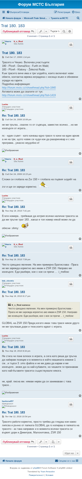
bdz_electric (8, 281)
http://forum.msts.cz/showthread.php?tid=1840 (29, 87)
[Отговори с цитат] (70, 44)
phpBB (36, 468)
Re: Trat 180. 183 (13, 115)
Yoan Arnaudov (48, 471)
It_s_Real (18, 41)
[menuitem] (18, 12)
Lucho (5, 104)
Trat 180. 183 (13, 26)
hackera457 (8, 401)
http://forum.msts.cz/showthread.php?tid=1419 (29, 95)
